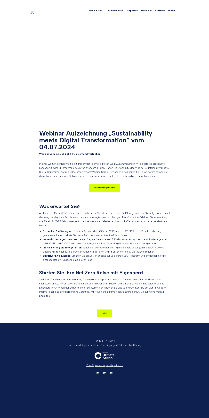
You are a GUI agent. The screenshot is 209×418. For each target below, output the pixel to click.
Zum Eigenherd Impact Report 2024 (104, 365)
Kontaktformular (144, 287)
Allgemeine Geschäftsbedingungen (99, 345)
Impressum (74, 345)
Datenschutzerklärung (130, 345)
